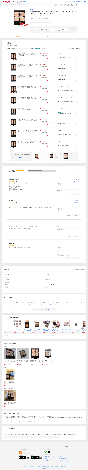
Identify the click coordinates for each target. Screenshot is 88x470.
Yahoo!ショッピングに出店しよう (76, 1)
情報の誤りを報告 (80, 269)
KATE (31, 9)
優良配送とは (61, 456)
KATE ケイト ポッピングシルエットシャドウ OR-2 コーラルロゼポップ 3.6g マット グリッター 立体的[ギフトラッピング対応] (27, 65)
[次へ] (82, 328)
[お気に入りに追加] (77, 59)
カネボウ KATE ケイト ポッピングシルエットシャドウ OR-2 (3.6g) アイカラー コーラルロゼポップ (27, 120)
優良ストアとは (47, 458)
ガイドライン (43, 466)
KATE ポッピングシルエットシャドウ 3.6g (27, 443)
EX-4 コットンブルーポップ (31, 434)
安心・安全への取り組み (63, 458)
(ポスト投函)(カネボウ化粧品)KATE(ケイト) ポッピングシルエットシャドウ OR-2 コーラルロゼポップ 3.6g (27, 87)
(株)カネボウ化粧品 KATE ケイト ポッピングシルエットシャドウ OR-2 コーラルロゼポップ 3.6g (27, 131)
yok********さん (76, 245)
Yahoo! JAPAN (67, 1)
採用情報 (51, 466)
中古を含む (44, 48)
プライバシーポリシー (25, 466)
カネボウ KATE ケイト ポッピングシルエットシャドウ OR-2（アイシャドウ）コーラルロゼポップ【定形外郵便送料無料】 (27, 54)
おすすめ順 (77, 175)
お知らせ (46, 460)
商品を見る (13, 274)
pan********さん (76, 223)
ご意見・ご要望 (63, 466)
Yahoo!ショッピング (33, 464)
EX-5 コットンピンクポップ (43, 434)
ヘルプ (85, 1)
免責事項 (47, 466)
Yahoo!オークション (48, 464)
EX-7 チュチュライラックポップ (69, 434)
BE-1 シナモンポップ (9, 434)
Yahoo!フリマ (55, 464)
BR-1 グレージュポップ (19, 434)
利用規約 (39, 466)
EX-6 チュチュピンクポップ (55, 434)
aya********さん (76, 202)
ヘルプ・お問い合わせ (57, 466)
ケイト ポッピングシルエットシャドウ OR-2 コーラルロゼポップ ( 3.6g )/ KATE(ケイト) (27, 142)
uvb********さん (76, 181)
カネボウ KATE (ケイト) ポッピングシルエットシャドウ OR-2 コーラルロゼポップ (27, 109)
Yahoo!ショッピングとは (49, 456)
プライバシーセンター (33, 466)
